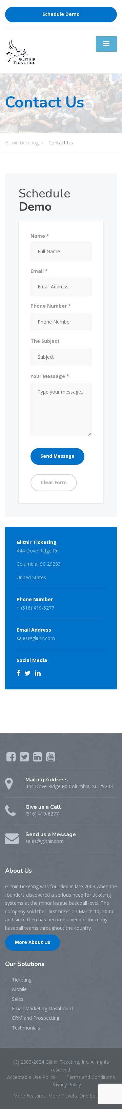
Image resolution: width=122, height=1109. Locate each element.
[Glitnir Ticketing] (20, 50)
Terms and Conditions (90, 1077)
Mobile (19, 989)
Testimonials (26, 1027)
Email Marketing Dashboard (42, 1008)
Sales (17, 999)
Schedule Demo (61, 14)
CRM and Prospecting (35, 1018)
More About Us (32, 942)
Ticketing (22, 979)
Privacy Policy (66, 1084)
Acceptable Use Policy (31, 1077)
